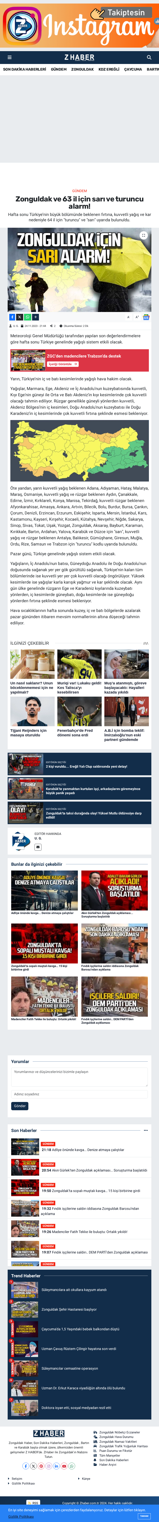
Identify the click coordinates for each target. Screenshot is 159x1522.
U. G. (16, 326)
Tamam (144, 1516)
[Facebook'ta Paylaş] (12, 317)
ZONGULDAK (82, 69)
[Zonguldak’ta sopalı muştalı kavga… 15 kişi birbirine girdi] (44, 943)
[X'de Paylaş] (19, 317)
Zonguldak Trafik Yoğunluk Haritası (123, 1446)
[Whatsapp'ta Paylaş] (27, 317)
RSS (35, 1503)
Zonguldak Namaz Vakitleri (118, 1442)
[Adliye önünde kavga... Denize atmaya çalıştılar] (44, 890)
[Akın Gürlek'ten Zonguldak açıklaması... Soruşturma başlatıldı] (114, 890)
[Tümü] (146, 1130)
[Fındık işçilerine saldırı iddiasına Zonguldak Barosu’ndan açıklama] (114, 943)
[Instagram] (48, 1466)
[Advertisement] (79, 130)
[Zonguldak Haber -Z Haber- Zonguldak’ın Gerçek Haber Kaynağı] (79, 57)
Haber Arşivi (107, 1465)
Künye (86, 1479)
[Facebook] (25, 1466)
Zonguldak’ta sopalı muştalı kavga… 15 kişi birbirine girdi (91, 1191)
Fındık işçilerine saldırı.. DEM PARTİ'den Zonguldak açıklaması (107, 1020)
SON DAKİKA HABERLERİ (24, 69)
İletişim (17, 1479)
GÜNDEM (58, 69)
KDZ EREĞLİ (109, 69)
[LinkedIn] (56, 1466)
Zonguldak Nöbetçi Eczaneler (119, 1432)
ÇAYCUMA (133, 69)
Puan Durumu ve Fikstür (115, 1451)
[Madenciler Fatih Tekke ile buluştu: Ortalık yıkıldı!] (44, 996)
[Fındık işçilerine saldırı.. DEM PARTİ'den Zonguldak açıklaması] (114, 996)
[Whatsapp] (71, 1466)
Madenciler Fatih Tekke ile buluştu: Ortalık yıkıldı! (43, 1019)
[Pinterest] (41, 1466)
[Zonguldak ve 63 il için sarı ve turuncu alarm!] (80, 270)
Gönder (20, 1106)
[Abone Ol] (146, 317)
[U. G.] (21, 841)
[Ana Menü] (10, 57)
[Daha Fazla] (35, 317)
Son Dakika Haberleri (114, 1460)
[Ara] (149, 57)
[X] (33, 1466)
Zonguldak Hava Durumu (116, 1437)
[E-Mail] (38, 847)
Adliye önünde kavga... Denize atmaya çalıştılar (42, 913)
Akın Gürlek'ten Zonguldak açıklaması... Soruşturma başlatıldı (107, 914)
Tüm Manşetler (109, 1455)
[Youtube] (64, 1466)
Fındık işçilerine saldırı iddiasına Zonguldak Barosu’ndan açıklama (110, 967)
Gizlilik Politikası (23, 1483)
